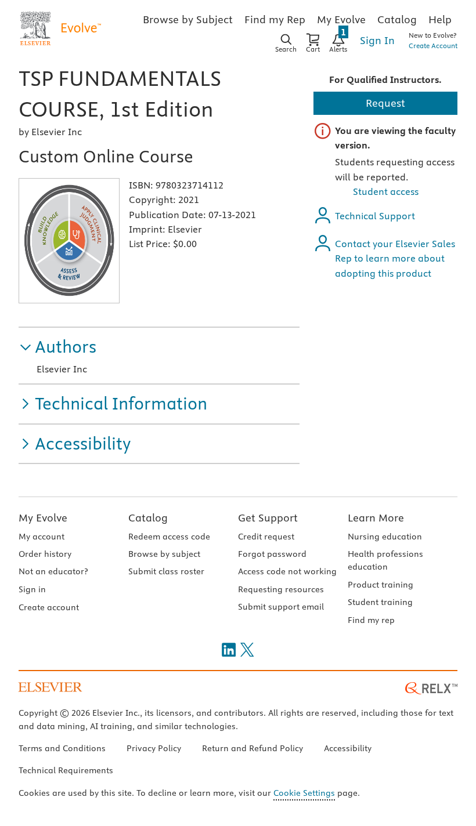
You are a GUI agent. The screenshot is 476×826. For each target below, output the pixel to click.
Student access (386, 191)
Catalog (148, 517)
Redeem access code (169, 536)
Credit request (266, 536)
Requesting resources (281, 589)
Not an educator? (53, 571)
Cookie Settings (304, 793)
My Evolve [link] (341, 19)
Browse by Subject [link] (188, 19)
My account (41, 536)
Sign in (32, 589)
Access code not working (287, 571)
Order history (45, 554)
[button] (57, 347)
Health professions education (385, 560)
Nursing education (385, 536)
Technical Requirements (66, 770)
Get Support (268, 517)
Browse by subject (164, 554)
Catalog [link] (397, 19)
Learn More (376, 517)
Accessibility (348, 748)
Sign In (377, 40)
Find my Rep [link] (274, 19)
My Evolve (43, 517)
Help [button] (440, 19)
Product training (380, 584)
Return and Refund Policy (252, 748)
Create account (49, 607)
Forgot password (272, 554)
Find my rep (371, 620)
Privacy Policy (154, 748)
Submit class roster (166, 571)
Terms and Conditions (62, 748)
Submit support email (281, 607)
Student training (380, 602)
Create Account (433, 45)
